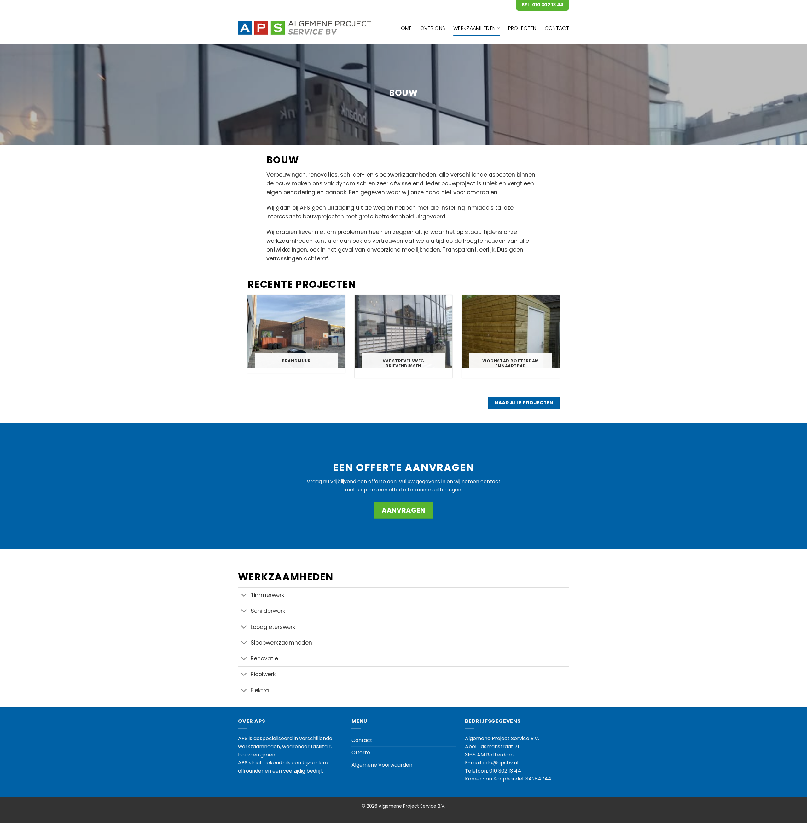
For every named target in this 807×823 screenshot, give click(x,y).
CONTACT (557, 28)
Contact (361, 740)
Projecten (522, 28)
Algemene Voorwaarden (381, 764)
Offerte (360, 752)
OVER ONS (432, 28)
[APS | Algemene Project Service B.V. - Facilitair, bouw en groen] (306, 28)
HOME (405, 28)
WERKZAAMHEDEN (474, 28)
